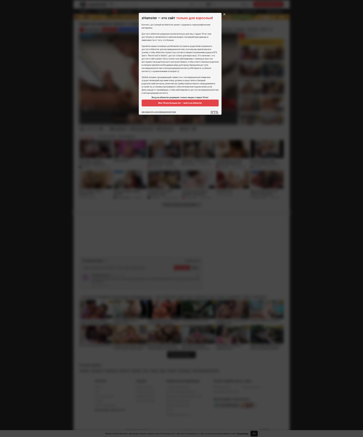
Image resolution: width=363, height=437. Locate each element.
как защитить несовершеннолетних (159, 112)
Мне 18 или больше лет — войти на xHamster (180, 103)
